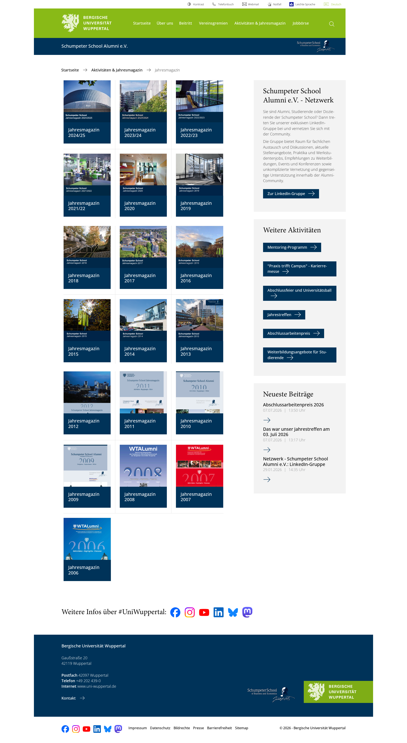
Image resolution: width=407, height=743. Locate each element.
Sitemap (241, 728)
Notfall (277, 4)
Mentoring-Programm (287, 247)
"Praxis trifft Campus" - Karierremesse (297, 268)
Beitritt (185, 23)
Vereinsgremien (213, 23)
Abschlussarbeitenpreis (289, 333)
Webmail (253, 4)
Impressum (137, 728)
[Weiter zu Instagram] (190, 612)
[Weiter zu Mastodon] (247, 612)
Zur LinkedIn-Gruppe (286, 193)
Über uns (165, 23)
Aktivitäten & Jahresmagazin (260, 23)
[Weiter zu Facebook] (175, 612)
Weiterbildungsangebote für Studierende (297, 354)
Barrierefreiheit (219, 728)
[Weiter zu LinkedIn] (218, 612)
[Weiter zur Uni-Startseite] (95, 23)
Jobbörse (301, 23)
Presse (198, 728)
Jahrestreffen (279, 314)
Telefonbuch (226, 4)
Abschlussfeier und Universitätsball (300, 290)
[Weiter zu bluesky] (233, 612)
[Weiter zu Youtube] (204, 612)
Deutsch (336, 4)
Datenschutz (160, 728)
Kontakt (69, 698)
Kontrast (198, 4)
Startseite (142, 23)
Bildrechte (182, 728)
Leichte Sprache (305, 4)
